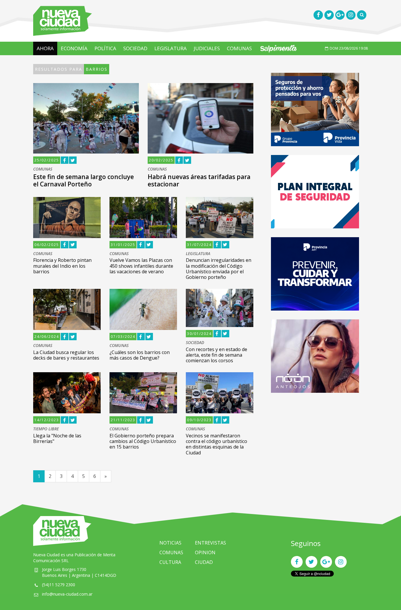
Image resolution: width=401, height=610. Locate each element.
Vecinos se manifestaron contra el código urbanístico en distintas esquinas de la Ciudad (216, 444)
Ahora (45, 48)
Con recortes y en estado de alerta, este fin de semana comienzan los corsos (216, 355)
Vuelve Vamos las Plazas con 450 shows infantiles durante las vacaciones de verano (141, 265)
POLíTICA (105, 48)
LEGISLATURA (170, 48)
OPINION (205, 552)
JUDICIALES (207, 48)
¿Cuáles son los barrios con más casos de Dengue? (139, 355)
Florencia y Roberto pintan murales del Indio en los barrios (62, 265)
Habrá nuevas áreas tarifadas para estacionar (199, 180)
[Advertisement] (315, 443)
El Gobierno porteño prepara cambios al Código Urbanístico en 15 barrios (142, 441)
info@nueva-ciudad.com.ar (67, 594)
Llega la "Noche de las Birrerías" (57, 438)
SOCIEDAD (135, 48)
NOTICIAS (170, 543)
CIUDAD (204, 562)
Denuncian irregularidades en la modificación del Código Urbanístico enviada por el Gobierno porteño (218, 268)
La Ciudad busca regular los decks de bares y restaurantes (66, 355)
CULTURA (170, 562)
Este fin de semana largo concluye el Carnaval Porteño (83, 180)
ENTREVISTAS (210, 543)
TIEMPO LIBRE (46, 429)
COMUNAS (239, 48)
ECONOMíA (74, 48)
